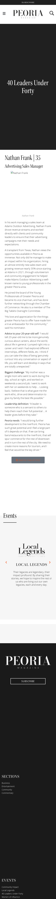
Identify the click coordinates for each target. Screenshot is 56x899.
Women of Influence (11, 897)
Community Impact (10, 887)
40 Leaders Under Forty (12, 893)
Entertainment (8, 786)
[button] (4, 13)
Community (7, 789)
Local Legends (29, 564)
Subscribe (28, 2)
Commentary (7, 793)
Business (6, 783)
